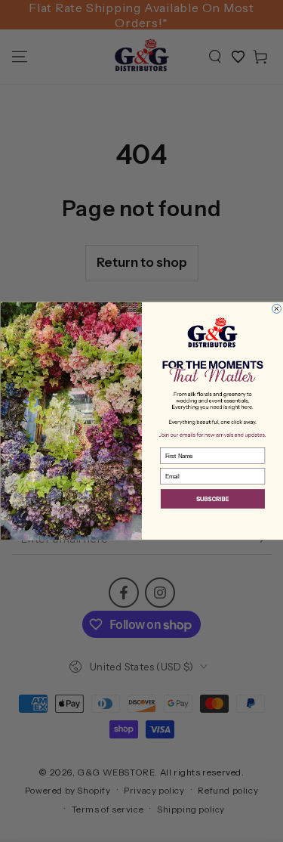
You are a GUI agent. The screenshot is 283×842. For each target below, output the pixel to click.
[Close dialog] (276, 309)
